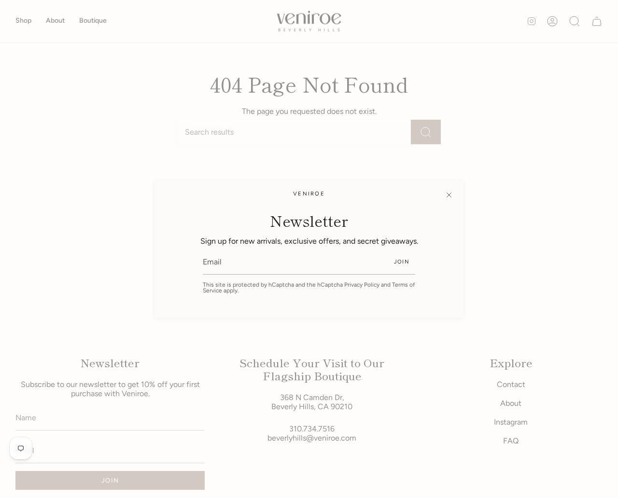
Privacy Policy (361, 284)
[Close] (449, 195)
